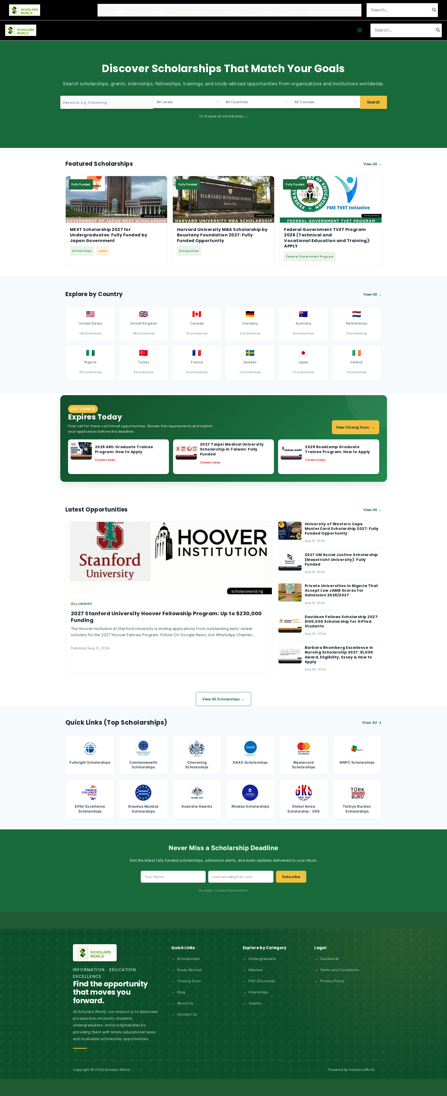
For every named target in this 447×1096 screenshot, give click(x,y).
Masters (256, 969)
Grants (255, 1003)
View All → (372, 164)
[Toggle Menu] (146, 10)
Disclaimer (329, 958)
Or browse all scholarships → (223, 116)
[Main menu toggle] (359, 30)
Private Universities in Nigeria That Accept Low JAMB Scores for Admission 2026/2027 (341, 590)
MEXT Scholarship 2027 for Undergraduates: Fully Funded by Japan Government (108, 235)
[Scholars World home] (95, 952)
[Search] (434, 10)
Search (373, 102)
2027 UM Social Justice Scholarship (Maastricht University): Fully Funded (341, 559)
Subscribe (291, 876)
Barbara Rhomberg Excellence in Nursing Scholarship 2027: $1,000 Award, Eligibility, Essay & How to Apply (339, 654)
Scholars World (361, 1070)
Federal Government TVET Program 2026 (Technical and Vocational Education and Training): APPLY (327, 238)
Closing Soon (189, 981)
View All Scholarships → (223, 699)
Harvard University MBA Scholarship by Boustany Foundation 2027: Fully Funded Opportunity (222, 235)
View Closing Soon (355, 427)
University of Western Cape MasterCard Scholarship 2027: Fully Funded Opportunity (342, 528)
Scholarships (188, 958)
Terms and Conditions (339, 969)
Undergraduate (262, 958)
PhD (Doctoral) (262, 981)
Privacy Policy (332, 981)
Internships (259, 992)
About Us (185, 1003)
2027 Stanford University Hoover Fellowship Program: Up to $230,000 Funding (166, 617)
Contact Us (187, 1014)
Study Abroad (189, 969)
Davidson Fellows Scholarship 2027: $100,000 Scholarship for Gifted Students (342, 621)
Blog (181, 992)
